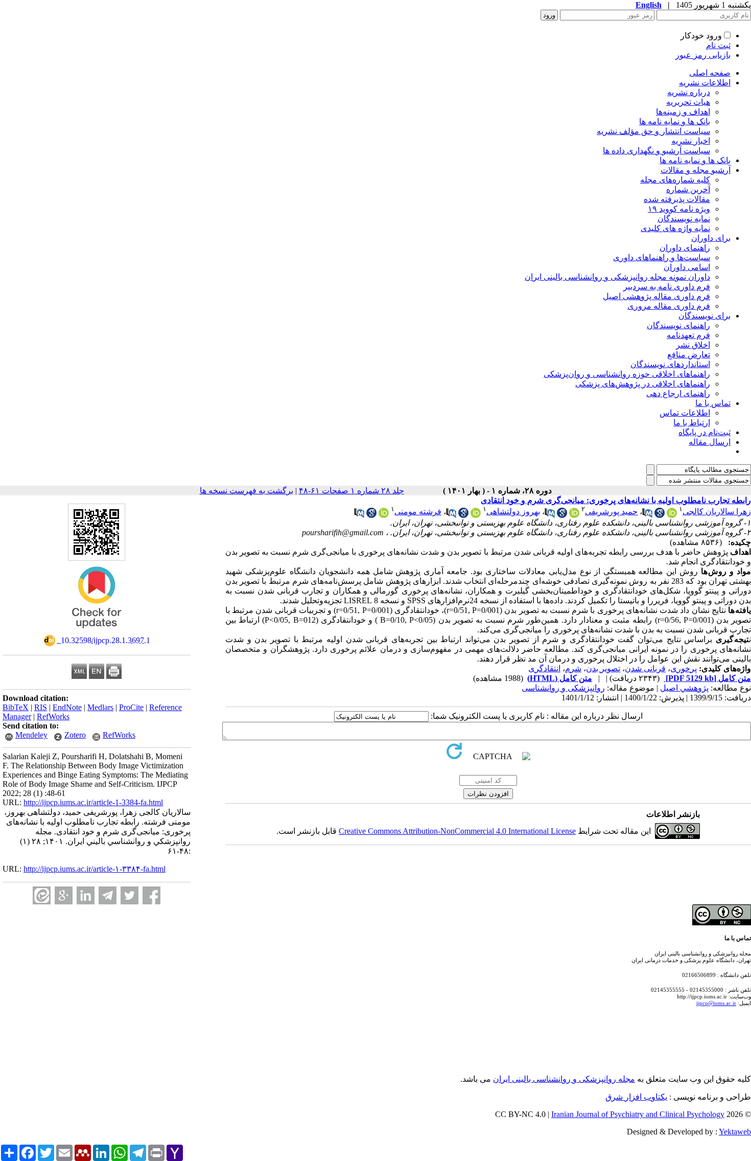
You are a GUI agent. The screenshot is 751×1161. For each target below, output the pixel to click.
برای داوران (711, 238)
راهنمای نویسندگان (678, 325)
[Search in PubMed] (647, 515)
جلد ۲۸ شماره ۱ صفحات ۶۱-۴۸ (351, 490)
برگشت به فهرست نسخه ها (246, 490)
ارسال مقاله (710, 442)
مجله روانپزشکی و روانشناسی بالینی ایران (564, 1079)
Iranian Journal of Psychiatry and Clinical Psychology (637, 1114)
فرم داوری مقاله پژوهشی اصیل (656, 296)
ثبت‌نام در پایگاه (704, 432)
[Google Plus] (64, 895)
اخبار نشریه (690, 140)
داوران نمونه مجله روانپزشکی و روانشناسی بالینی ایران (617, 276)
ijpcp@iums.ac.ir (716, 1003)
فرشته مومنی (417, 511)
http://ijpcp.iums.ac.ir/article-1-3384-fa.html (93, 802)
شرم (573, 668)
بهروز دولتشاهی (513, 511)
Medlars (100, 707)
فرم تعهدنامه (688, 335)
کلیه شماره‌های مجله (675, 179)
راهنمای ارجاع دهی (678, 393)
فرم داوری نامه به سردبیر (666, 286)
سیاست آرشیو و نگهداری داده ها (656, 150)
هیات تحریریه (688, 102)
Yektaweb (735, 1131)
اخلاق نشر (693, 344)
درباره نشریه (688, 92)
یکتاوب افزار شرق (636, 1096)
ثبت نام (718, 45)
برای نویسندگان (704, 315)
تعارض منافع (688, 354)
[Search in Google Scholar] (659, 515)
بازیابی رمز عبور (703, 55)
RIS (40, 707)
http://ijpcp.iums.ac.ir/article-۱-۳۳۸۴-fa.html (95, 868)
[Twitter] (129, 895)
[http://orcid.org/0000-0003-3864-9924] (574, 515)
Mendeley (31, 735)
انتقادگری (544, 668)
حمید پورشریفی (611, 511)
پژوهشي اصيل (684, 688)
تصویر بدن (603, 668)
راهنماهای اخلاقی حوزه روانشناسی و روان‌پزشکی (627, 374)
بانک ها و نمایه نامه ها (674, 121)
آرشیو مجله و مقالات (696, 170)
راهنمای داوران (685, 247)
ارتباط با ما (691, 422)
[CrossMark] (96, 631)
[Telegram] (107, 895)
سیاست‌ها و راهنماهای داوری (661, 257)
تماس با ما (713, 403)
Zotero (75, 735)
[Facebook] (151, 895)
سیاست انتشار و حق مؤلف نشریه (653, 131)
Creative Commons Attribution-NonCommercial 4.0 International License (457, 831)
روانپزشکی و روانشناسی (563, 688)
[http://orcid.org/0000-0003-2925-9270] (672, 515)
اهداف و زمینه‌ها (683, 111)
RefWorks (53, 716)
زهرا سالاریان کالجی (717, 511)
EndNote (67, 707)
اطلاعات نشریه (705, 82)
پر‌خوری (683, 668)
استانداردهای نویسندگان (670, 364)
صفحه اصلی (710, 73)
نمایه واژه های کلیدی (675, 228)
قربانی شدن (645, 668)
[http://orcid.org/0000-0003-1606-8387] (384, 515)
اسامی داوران (687, 267)
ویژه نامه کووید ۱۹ (679, 208)
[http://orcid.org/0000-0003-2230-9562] (476, 515)
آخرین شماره (688, 189)
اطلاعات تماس (685, 412)
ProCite (131, 707)
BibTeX (16, 707)
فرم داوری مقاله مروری (668, 306)
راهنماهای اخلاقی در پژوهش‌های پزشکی (642, 383)
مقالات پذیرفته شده (677, 199)
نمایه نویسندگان (684, 218)
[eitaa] (42, 895)
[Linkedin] (86, 895)
